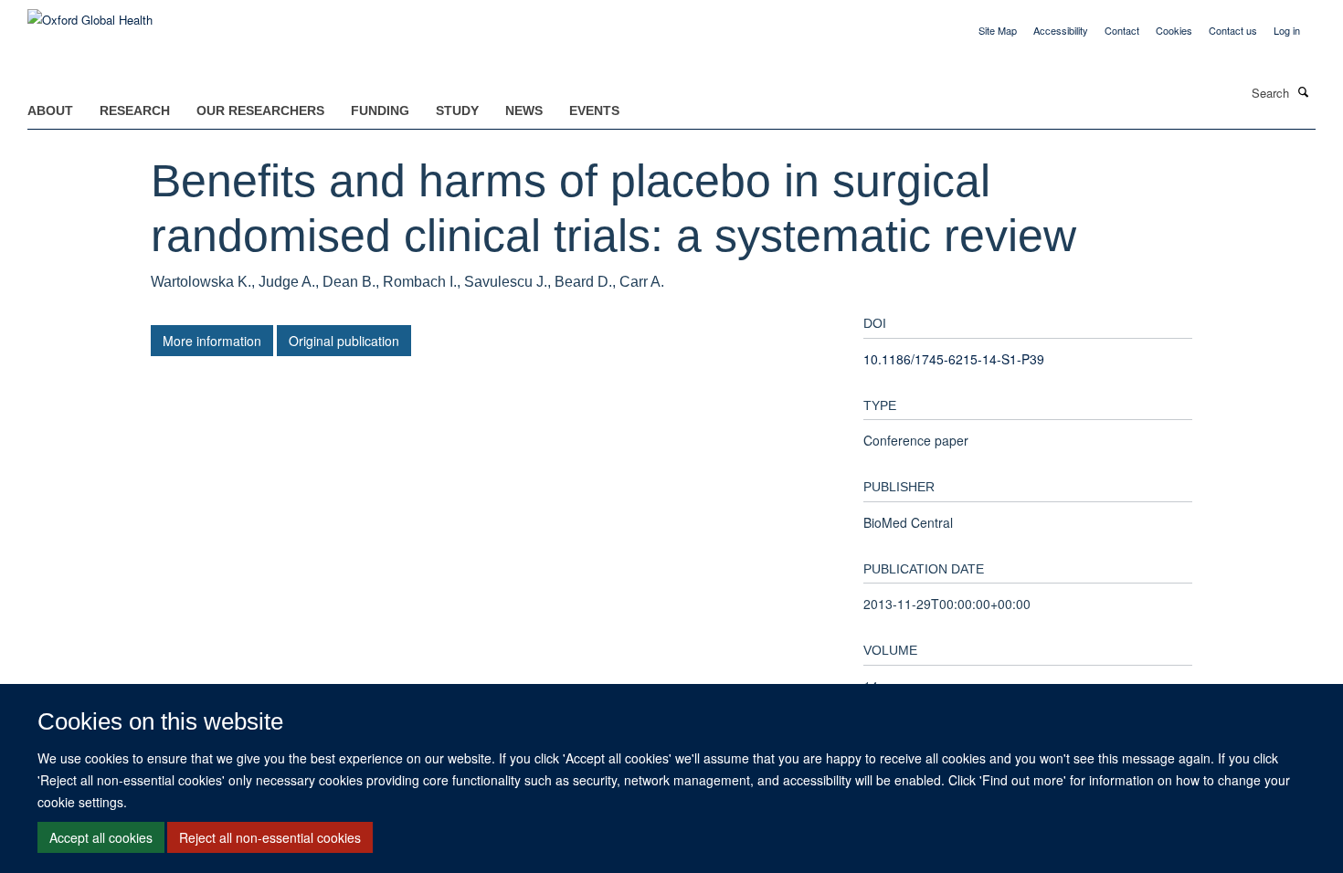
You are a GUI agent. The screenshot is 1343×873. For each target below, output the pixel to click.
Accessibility (1060, 30)
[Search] (1304, 91)
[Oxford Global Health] (90, 13)
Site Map (997, 30)
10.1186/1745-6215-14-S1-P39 (953, 359)
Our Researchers (260, 110)
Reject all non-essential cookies (270, 837)
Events (594, 110)
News (524, 110)
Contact (1122, 30)
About (50, 110)
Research (135, 110)
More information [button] (212, 340)
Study (457, 110)
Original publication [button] (344, 340)
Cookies (1174, 30)
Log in (1287, 30)
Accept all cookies (101, 837)
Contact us (1233, 30)
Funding (380, 110)
